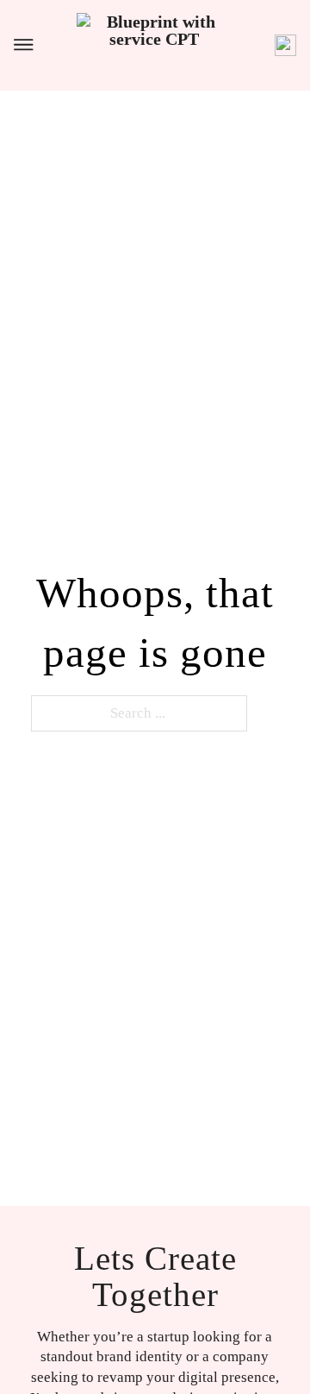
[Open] (24, 45)
